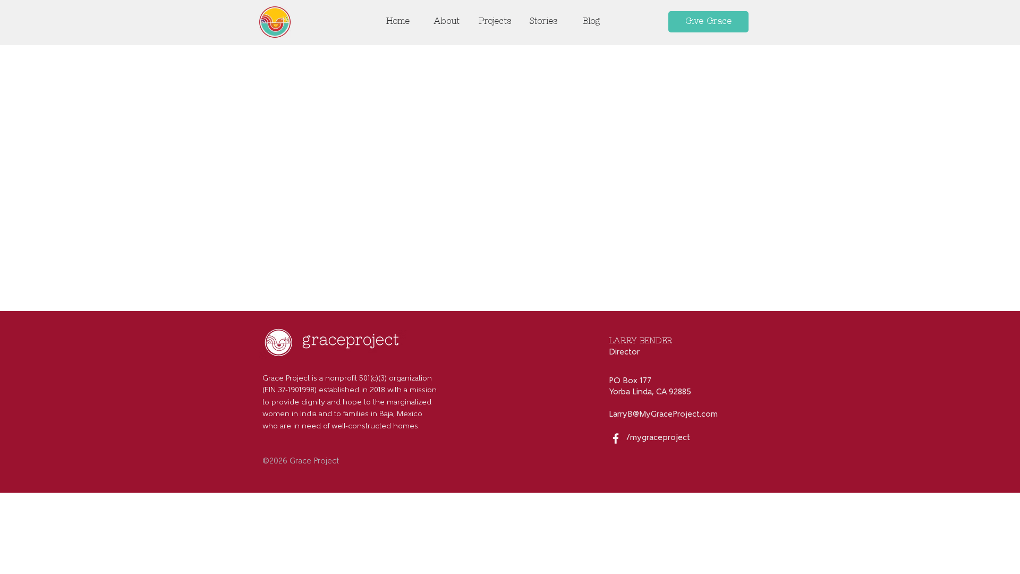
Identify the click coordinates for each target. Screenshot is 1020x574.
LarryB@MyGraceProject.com (663, 415)
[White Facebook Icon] (616, 438)
